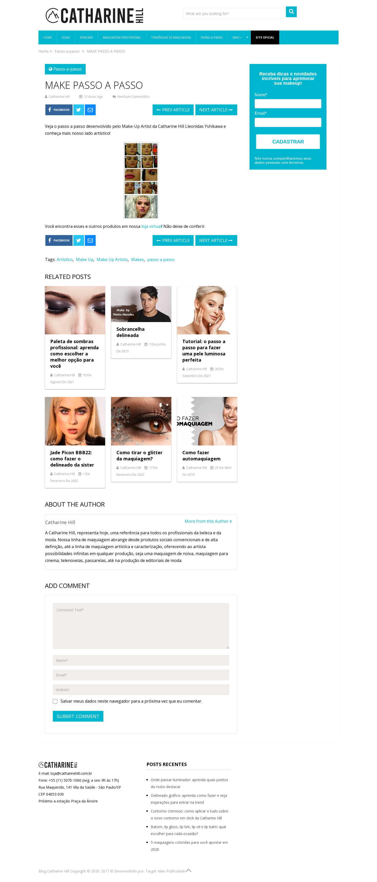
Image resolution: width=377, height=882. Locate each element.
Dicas (66, 37)
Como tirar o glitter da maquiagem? (139, 455)
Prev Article (175, 110)
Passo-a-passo (212, 37)
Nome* (261, 95)
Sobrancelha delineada (130, 332)
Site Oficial (265, 37)
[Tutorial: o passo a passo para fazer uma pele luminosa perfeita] (207, 310)
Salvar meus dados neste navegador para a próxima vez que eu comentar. (131, 701)
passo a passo (161, 259)
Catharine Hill (59, 96)
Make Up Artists (112, 259)
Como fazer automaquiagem (201, 455)
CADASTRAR (288, 141)
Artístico (65, 259)
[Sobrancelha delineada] (141, 304)
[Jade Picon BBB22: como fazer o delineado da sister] (75, 421)
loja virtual (151, 226)
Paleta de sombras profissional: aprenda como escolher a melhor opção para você (74, 353)
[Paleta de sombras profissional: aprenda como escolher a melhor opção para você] (75, 310)
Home (47, 37)
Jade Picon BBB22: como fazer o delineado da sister (72, 458)
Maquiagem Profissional (122, 37)
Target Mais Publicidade (165, 871)
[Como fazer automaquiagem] (207, 421)
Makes (137, 259)
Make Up (84, 259)
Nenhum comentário (133, 96)
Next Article (214, 110)
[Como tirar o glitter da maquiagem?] (141, 421)
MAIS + (237, 37)
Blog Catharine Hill (53, 871)
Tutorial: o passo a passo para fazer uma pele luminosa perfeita (203, 350)
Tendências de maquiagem (171, 37)
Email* (261, 113)
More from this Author (207, 521)
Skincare (86, 37)
